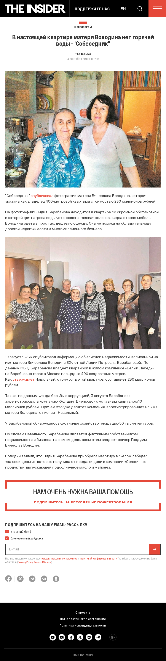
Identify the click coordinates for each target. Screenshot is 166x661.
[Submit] (154, 549)
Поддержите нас (92, 8)
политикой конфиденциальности (98, 558)
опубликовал (41, 195)
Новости (83, 27)
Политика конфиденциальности (83, 625)
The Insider (83, 54)
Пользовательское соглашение (83, 619)
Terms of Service (42, 562)
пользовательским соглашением (59, 558)
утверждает (24, 379)
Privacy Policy (25, 562)
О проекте (82, 612)
